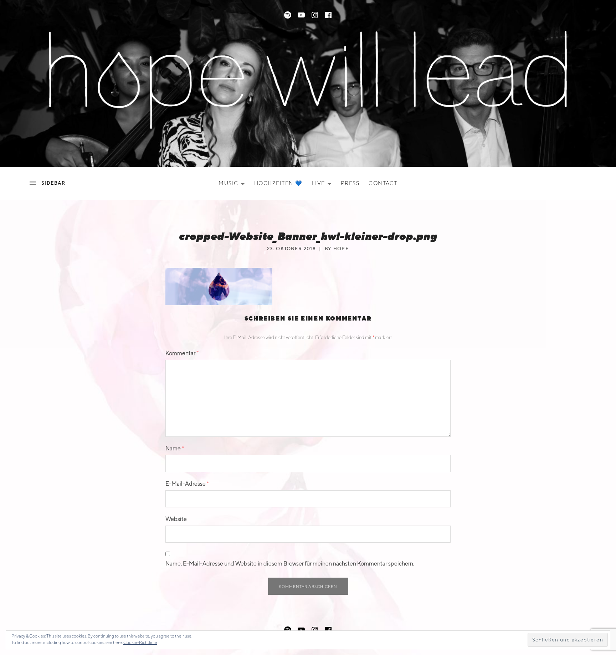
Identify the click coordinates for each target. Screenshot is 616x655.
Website (176, 519)
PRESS (350, 183)
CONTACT (383, 183)
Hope (341, 248)
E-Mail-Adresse (187, 483)
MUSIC (234, 185)
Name (174, 448)
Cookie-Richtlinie (140, 642)
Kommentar (182, 353)
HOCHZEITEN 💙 (278, 183)
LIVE (323, 185)
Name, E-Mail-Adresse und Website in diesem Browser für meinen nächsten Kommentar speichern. (289, 563)
